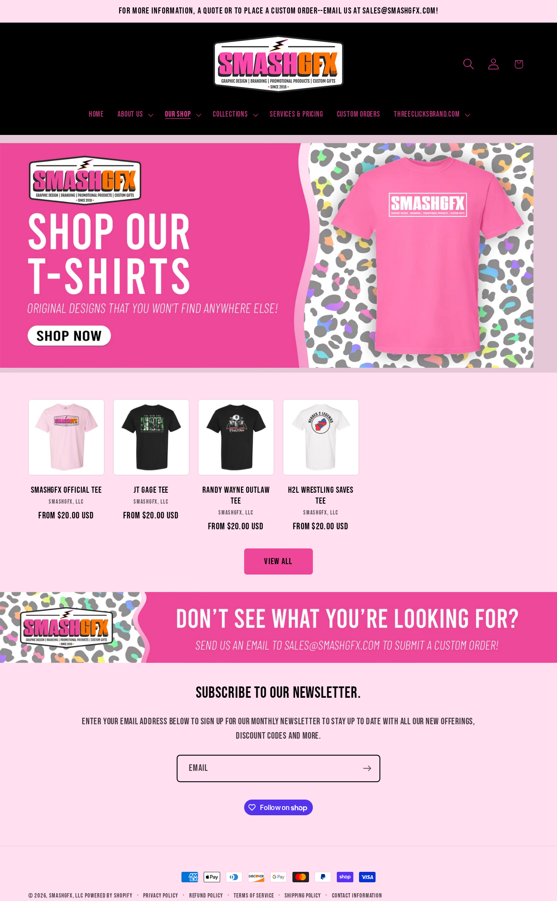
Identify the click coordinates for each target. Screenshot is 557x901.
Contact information (357, 895)
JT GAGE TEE (151, 490)
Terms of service (254, 895)
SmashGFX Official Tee (66, 490)
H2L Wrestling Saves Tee (320, 495)
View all (278, 561)
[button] (134, 115)
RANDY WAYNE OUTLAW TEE (235, 495)
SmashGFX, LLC (66, 895)
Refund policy (206, 895)
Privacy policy (160, 895)
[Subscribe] (367, 768)
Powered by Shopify (108, 895)
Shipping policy (303, 895)
